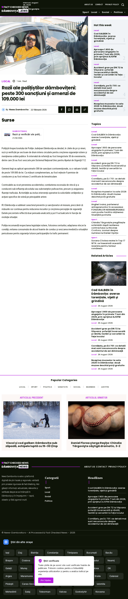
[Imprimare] (77, 109)
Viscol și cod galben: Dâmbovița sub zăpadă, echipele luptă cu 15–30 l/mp (32, 444)
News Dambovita (18, 109)
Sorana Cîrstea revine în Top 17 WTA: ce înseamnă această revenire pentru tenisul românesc (108, 244)
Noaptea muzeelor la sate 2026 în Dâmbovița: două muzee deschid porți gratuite (108, 107)
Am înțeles (45, 580)
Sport (94, 219)
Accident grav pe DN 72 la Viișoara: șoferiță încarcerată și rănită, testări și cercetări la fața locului (108, 72)
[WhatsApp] (69, 109)
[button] (122, 4)
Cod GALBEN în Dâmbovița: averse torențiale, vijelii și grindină (105, 37)
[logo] (15, 465)
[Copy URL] (84, 109)
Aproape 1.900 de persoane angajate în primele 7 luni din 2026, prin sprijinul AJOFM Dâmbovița (107, 54)
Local (6, 81)
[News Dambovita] (4, 109)
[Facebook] (61, 109)
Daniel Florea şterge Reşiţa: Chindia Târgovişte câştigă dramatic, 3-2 (96, 444)
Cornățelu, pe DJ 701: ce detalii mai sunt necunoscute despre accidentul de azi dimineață (107, 90)
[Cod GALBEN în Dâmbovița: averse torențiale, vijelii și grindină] (108, 273)
